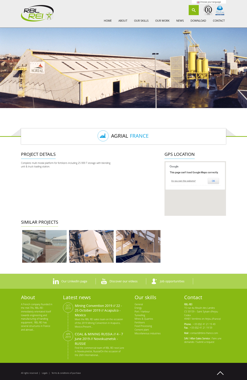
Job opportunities (172, 281)
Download (198, 21)
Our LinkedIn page (74, 281)
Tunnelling (140, 315)
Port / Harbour (142, 311)
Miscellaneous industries (148, 333)
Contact (219, 21)
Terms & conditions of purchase (66, 373)
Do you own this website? (183, 181)
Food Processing (143, 326)
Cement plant (142, 329)
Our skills (141, 21)
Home (108, 21)
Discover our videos (124, 281)
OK (213, 181)
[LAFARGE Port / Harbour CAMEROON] (44, 246)
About (122, 21)
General (139, 304)
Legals (45, 373)
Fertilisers (140, 322)
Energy (138, 307)
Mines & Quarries (144, 318)
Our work (162, 21)
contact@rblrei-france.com (204, 333)
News (180, 21)
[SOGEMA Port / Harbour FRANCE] (91, 246)
